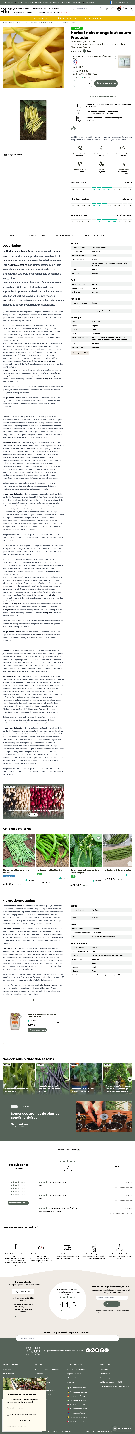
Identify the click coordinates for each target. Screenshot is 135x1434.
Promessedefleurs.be (78, 1417)
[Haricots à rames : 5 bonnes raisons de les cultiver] (52, 1079)
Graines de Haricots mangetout (67, 22)
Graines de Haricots (47, 22)
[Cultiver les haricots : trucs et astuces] (19, 1079)
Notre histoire (8, 1373)
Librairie (49, 12)
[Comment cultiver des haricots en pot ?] (86, 1079)
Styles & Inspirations (108, 1378)
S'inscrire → (112, 1304)
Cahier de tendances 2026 (111, 1382)
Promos (64, 12)
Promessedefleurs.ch (78, 1421)
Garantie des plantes (44, 1378)
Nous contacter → (23, 1317)
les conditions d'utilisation (119, 1312)
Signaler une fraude (76, 1373)
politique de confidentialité (104, 1312)
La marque (54, 8)
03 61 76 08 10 (25, 1291)
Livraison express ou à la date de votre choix (33, 2)
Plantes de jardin (20, 13)
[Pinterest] (97, 1350)
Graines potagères (31, 22)
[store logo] (8, 10)
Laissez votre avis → (18, 1202)
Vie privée (68, 1431)
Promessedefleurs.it (77, 1400)
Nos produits (22, 8)
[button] (107, 9)
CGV (61, 1431)
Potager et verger (8, 22)
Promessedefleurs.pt (78, 1409)
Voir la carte (119, 955)
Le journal (104, 1369)
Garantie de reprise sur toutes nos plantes (67, 2)
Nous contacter (74, 1378)
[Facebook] (92, 1350)
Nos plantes (7, 1378)
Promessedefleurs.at (78, 1404)
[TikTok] (106, 1350)
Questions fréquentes (76, 1369)
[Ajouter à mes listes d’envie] (31, 838)
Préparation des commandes (47, 1369)
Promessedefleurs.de (78, 1392)
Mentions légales (52, 1431)
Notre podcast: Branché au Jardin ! (114, 1386)
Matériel (57, 12)
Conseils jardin (39, 8)
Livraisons (39, 1373)
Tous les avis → (67, 1311)
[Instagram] (88, 1350)
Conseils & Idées (106, 1373)
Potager (42, 12)
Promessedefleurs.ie (77, 1388)
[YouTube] (102, 1350)
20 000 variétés (8, 2)
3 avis (89, 51)
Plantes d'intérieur (31, 13)
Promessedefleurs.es (78, 1396)
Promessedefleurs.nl (77, 1413)
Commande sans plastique (46, 1390)
